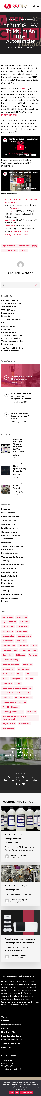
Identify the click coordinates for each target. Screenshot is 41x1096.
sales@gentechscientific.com (13, 1069)
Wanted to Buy (8, 524)
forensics (33, 655)
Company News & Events (9, 599)
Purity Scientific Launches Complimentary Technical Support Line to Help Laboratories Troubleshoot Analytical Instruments (12, 335)
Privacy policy (27, 1093)
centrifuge (23, 646)
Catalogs (5, 1028)
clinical (34, 646)
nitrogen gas (17, 679)
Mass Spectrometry (10, 553)
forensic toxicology (10, 660)
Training (5, 561)
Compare (15, 208)
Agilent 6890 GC (9, 622)
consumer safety (9, 650)
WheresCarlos (24, 724)
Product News (7, 587)
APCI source (7, 631)
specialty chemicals (23, 698)
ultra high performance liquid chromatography (14, 717)
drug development (28, 650)
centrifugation (8, 646)
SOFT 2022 (7, 698)
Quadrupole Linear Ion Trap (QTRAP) (17, 688)
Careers (5, 1017)
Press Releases (8, 513)
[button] (38, 6)
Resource (5, 509)
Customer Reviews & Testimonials (11, 537)
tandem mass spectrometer (14, 702)
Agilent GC (24, 622)
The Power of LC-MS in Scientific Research (12, 349)
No (17, 1093)
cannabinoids (8, 636)
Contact (5, 1021)
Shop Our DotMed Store (12, 1040)
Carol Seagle (7, 641)
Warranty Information (11, 1024)
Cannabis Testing (9, 572)
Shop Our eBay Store (11, 1036)
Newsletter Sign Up (10, 1032)
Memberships (8, 674)
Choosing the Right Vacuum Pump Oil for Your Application (11, 303)
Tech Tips (12, 19)
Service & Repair (9, 568)
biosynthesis (21, 631)
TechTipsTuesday (9, 250)
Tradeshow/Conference (12, 557)
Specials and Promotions (7, 581)
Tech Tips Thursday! (10, 707)
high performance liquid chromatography (19, 246)
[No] (38, 1088)
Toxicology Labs (8, 520)
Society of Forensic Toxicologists (16, 693)
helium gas (27, 664)
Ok (12, 1093)
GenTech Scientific (16, 47)
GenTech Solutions (10, 517)
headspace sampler (10, 664)
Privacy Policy (7, 1047)
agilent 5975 (7, 617)
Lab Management (9, 528)
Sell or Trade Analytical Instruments (12, 547)
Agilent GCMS (8, 627)
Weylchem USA (8, 724)
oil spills (29, 679)
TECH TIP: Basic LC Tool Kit (12, 321)
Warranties (6, 543)
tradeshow (31, 712)
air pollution (22, 627)
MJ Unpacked (31, 674)
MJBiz (19, 674)
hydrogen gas (8, 669)
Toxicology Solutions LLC (12, 712)
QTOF (18, 683)
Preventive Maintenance (12, 565)
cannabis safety (24, 636)
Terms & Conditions (10, 1044)
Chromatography (26, 19)
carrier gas (21, 641)
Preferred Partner (9, 115)
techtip (24, 250)
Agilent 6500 (22, 617)
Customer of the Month (12, 594)
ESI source (20, 655)
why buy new (8, 728)
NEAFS (5, 679)
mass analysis (23, 669)
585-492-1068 (7, 1066)
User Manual (10, 211)
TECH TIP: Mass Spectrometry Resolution (8, 313)
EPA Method (7, 655)
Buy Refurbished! (9, 576)
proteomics (7, 683)
